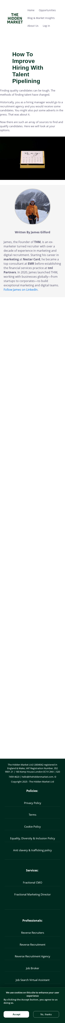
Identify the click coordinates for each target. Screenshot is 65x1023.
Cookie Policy (32, 826)
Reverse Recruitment (32, 944)
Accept (16, 1014)
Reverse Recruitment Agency (32, 956)
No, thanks (46, 1014)
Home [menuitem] (30, 10)
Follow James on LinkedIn (21, 290)
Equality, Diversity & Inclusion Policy (32, 838)
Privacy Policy (32, 803)
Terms (32, 814)
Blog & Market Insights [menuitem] (41, 18)
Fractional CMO (32, 882)
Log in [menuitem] (46, 25)
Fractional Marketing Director (32, 894)
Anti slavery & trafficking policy (32, 850)
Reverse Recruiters (32, 932)
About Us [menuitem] (32, 25)
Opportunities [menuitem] (47, 10)
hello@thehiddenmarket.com (37, 776)
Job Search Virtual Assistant (32, 980)
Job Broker (32, 968)
